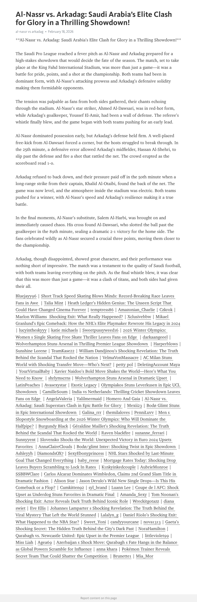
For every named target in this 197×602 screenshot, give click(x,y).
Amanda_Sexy (133, 494)
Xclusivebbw (139, 316)
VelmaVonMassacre (121, 357)
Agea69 (45, 542)
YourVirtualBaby (34, 371)
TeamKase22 (62, 350)
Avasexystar (55, 385)
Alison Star (64, 480)
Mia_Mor (144, 556)
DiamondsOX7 (50, 453)
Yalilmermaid (89, 398)
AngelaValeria (59, 398)
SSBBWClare (27, 474)
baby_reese (88, 460)
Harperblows (166, 343)
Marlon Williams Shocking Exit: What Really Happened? (69, 316)
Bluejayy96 (26, 296)
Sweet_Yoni (95, 522)
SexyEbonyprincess (86, 453)
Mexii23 (134, 405)
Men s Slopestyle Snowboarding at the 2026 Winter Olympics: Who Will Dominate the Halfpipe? (93, 419)
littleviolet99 (157, 535)
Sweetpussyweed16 (100, 330)
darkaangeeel (155, 337)
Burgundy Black (53, 426)
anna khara (106, 549)
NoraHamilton (151, 528)
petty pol (124, 364)
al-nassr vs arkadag (29, 31)
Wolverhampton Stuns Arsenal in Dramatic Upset (121, 378)
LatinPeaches (28, 385)
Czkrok (166, 309)
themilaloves (118, 412)
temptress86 (102, 309)
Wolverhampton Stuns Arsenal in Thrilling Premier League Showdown (82, 343)
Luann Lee (121, 487)
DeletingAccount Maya (158, 364)
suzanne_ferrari (149, 432)
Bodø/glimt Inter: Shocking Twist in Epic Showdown (127, 446)
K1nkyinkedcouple (119, 467)
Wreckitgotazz (146, 501)
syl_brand (98, 487)
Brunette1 (122, 556)
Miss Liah (24, 542)
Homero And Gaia (123, 398)
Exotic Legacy (84, 385)
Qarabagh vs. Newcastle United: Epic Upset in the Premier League (78, 535)
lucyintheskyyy (33, 330)
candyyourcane (125, 522)
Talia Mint (53, 303)
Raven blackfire (115, 432)
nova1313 (152, 522)
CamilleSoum (55, 391)
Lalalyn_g (109, 515)
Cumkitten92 (72, 487)
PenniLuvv (144, 412)
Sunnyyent (26, 439)
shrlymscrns (59, 378)
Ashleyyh (24, 453)
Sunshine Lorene (31, 350)
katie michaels (64, 330)
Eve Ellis (38, 508)
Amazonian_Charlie (136, 309)
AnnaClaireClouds (55, 446)
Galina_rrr (91, 412)
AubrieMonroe (154, 467)
